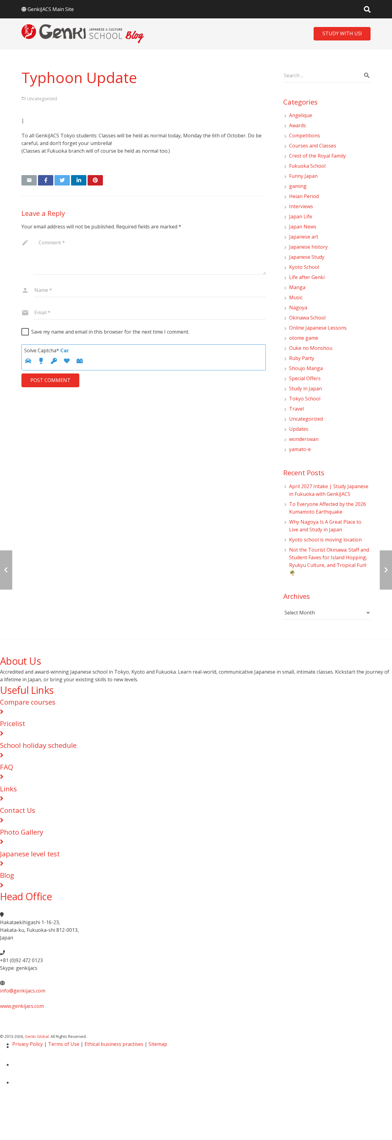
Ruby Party (301, 358)
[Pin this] (95, 180)
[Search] (367, 9)
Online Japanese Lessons (318, 327)
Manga (297, 287)
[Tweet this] (62, 180)
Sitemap (158, 1044)
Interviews (301, 206)
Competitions (304, 135)
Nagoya (298, 307)
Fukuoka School (307, 166)
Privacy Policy (27, 1044)
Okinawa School (307, 317)
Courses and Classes (312, 145)
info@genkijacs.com (22, 990)
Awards (297, 125)
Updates (298, 429)
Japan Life (300, 216)
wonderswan (303, 439)
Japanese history (308, 246)
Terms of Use (63, 1044)
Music (296, 297)
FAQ (6, 767)
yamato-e (300, 449)
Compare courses (27, 702)
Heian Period (304, 196)
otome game (303, 338)
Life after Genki (307, 277)
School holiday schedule (38, 745)
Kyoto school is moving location (325, 539)
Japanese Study (306, 257)
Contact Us (17, 810)
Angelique (300, 115)
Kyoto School (304, 267)
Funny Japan (303, 176)
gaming (298, 186)
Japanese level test (30, 854)
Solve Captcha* (46, 350)
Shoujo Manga (306, 368)
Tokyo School (304, 398)
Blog (7, 875)
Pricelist (12, 723)
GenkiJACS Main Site (51, 9)
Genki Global (37, 1036)
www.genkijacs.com (22, 1006)
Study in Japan (305, 388)
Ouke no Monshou (310, 348)
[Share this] (45, 180)
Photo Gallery (21, 832)
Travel (296, 408)
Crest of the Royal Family (317, 155)
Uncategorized (306, 418)
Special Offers (305, 378)
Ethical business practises (114, 1044)
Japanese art (303, 236)
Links (8, 789)
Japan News (302, 226)
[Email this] (29, 180)
